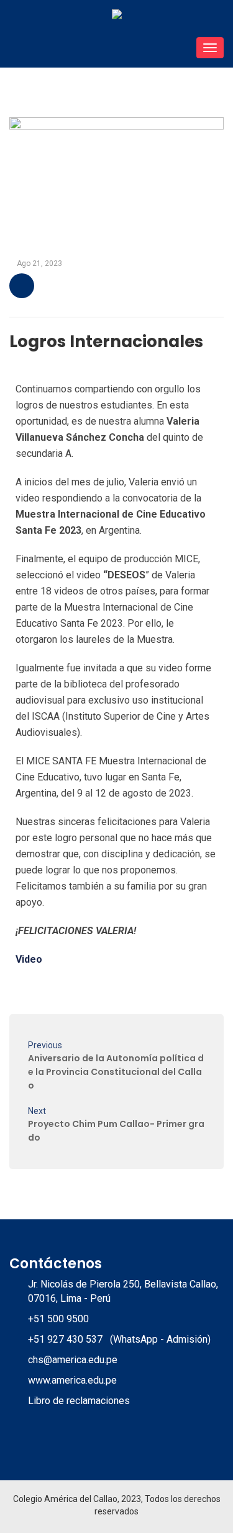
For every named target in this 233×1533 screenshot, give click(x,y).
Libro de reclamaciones (79, 1401)
